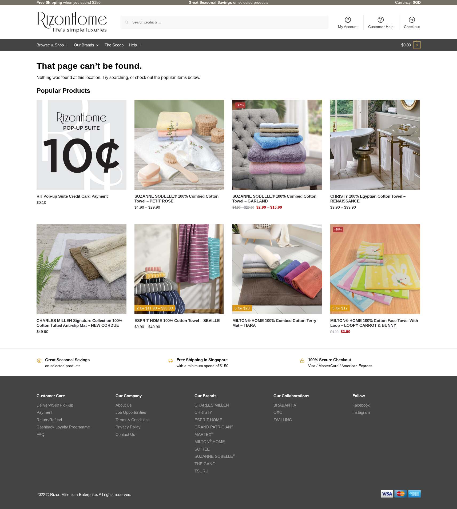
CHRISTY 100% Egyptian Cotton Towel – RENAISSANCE (368, 198)
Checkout (412, 27)
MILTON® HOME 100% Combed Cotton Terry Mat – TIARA (274, 323)
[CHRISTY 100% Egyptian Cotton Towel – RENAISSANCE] (375, 145)
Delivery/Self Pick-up (55, 405)
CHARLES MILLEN (211, 405)
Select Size (179, 219)
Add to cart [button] (81, 214)
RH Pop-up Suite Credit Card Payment (72, 196)
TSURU (201, 471)
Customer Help (381, 27)
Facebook (361, 405)
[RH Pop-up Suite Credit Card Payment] (81, 145)
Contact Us (125, 434)
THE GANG (205, 464)
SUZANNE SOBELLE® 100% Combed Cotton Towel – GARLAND (274, 198)
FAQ (41, 434)
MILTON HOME (209, 441)
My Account (347, 27)
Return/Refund (49, 419)
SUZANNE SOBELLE (214, 456)
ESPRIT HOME (208, 419)
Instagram (361, 412)
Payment (44, 412)
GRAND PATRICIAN (213, 427)
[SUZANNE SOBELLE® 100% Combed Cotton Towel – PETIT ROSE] (179, 145)
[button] (411, 45)
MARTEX (203, 434)
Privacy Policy (128, 427)
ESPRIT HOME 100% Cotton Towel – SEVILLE (177, 320)
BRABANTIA (284, 405)
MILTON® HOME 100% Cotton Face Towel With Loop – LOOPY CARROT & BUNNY (374, 323)
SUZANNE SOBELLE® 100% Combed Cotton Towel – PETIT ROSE (176, 198)
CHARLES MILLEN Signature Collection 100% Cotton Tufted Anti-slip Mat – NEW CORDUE (79, 323)
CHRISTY (203, 412)
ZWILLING (282, 419)
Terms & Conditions (133, 419)
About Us (124, 405)
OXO (278, 412)
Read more (277, 334)
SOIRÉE (202, 449)
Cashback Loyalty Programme (63, 427)
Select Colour (375, 343)
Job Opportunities (131, 412)
